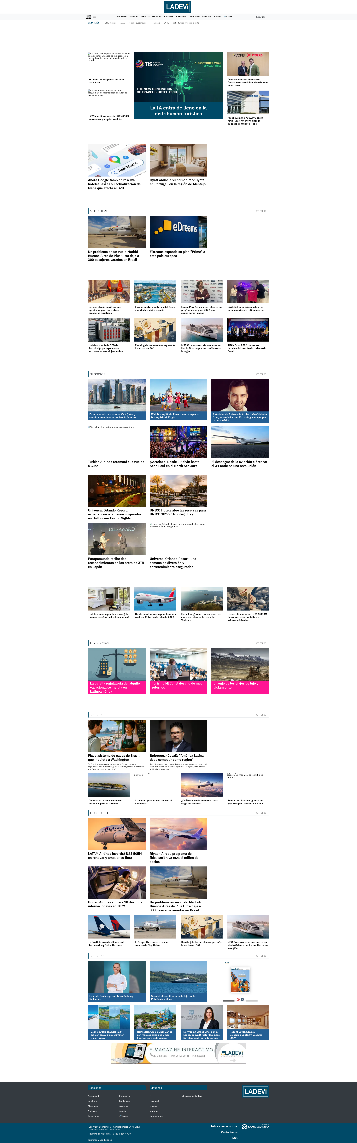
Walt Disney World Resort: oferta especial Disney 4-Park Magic (175, 416)
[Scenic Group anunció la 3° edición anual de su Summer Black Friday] (109, 1017)
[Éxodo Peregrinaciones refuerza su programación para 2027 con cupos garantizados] (202, 291)
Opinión (217, 17)
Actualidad (122, 17)
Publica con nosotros (223, 1126)
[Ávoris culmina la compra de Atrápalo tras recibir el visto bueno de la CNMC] (248, 64)
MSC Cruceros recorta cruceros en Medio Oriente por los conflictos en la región (201, 348)
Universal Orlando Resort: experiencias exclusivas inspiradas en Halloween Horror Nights (114, 514)
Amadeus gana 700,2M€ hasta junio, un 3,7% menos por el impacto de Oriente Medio (245, 120)
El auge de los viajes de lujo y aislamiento (236, 685)
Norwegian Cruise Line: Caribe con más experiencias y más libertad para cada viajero (154, 1034)
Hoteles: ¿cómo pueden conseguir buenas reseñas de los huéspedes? (109, 615)
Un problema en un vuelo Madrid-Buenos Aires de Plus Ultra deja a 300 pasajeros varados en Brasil (113, 255)
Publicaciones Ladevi (191, 1095)
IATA (122, 23)
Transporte (181, 17)
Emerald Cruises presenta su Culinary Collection (111, 997)
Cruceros (206, 17)
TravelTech (168, 17)
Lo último (134, 17)
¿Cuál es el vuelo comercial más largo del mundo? (199, 802)
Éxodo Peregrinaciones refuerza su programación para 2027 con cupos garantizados (201, 310)
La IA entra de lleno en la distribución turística (178, 110)
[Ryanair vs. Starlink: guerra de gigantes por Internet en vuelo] (248, 785)
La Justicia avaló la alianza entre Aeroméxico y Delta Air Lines (107, 943)
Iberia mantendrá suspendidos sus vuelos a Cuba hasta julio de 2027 (155, 615)
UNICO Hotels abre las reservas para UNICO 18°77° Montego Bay (178, 512)
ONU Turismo (110, 23)
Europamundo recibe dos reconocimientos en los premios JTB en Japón (116, 562)
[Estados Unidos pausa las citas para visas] (109, 64)
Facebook (154, 1100)
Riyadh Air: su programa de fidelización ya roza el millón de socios (174, 857)
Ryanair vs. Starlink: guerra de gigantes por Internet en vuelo (245, 802)
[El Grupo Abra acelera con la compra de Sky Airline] (155, 927)
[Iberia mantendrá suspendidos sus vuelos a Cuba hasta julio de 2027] (155, 599)
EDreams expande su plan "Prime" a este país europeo (177, 253)
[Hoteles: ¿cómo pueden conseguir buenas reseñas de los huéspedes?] (109, 599)
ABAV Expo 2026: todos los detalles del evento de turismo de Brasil (247, 348)
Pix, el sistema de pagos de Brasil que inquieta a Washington (113, 757)
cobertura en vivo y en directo (186, 23)
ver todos (261, 211)
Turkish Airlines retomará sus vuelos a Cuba (116, 463)
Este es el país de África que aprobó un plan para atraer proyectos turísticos (105, 310)
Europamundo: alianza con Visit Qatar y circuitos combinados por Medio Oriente (112, 416)
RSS (234, 1138)
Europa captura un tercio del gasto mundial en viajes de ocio (155, 308)
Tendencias (194, 17)
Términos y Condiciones (100, 1139)
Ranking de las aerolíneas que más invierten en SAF (155, 347)
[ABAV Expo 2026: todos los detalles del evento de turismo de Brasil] (248, 330)
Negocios (156, 17)
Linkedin (154, 1105)
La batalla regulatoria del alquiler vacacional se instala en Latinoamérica (115, 687)
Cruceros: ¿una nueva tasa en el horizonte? (153, 802)
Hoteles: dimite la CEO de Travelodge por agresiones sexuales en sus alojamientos (106, 348)
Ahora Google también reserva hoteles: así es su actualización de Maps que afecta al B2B (114, 184)
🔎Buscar (228, 17)
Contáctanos (156, 1115)
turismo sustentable (137, 23)
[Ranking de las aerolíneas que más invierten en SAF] (155, 330)
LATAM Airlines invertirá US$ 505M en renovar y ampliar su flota (109, 118)
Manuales (145, 17)
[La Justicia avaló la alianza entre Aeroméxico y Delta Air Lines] (109, 927)
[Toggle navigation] (93, 17)
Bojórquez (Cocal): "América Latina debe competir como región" (177, 757)
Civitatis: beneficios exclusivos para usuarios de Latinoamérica (246, 308)
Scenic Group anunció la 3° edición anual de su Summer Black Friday (107, 1034)
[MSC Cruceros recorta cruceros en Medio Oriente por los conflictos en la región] (202, 330)
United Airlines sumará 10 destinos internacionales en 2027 (115, 904)
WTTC (166, 23)
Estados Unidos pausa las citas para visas (106, 81)
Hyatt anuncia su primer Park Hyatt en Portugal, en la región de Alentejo (178, 182)
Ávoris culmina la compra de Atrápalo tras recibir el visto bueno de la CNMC (248, 82)
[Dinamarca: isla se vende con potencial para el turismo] (109, 785)
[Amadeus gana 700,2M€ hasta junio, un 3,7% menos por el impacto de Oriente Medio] (248, 102)
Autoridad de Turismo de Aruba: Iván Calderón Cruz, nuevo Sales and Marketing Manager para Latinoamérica (240, 417)
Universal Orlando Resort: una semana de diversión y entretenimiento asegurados (173, 562)
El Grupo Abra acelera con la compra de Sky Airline (151, 943)
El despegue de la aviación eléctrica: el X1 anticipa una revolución (239, 463)
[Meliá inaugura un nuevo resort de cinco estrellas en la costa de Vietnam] (202, 599)
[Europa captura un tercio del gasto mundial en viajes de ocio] (155, 291)
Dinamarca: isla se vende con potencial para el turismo (105, 802)
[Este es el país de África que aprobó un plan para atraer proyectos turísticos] (109, 291)
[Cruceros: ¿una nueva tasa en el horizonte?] (155, 785)
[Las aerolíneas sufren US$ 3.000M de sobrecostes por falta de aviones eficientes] (248, 599)
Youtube (154, 1110)
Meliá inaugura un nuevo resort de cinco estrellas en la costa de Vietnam (201, 617)
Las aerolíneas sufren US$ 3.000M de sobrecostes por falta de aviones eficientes (247, 617)
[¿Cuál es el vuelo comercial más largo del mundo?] (202, 785)
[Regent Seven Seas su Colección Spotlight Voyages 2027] (248, 1017)
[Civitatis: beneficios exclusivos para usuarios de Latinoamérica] (248, 291)
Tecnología (155, 23)
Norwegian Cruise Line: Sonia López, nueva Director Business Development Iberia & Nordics (201, 1034)
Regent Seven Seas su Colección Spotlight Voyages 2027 (246, 1034)
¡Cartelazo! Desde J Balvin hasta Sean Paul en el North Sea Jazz (174, 463)
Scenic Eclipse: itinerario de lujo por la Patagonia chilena (173, 997)
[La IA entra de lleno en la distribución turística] (178, 77)
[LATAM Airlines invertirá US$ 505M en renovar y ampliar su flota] (109, 101)
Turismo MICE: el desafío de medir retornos (178, 685)
